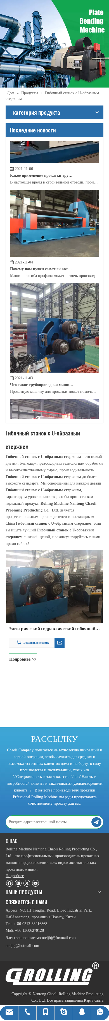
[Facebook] (9, 883)
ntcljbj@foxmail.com (59, 938)
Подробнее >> (23, 659)
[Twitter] (26, 883)
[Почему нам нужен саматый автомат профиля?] (54, 245)
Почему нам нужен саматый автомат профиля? (41, 258)
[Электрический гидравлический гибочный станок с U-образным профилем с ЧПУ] (54, 586)
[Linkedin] (18, 883)
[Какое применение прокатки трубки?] (54, 152)
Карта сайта (93, 1000)
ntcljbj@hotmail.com (22, 946)
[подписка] (96, 822)
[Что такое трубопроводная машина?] (54, 361)
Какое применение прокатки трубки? (41, 165)
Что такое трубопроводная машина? (41, 374)
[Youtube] (35, 883)
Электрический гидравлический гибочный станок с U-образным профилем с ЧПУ (52, 629)
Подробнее (15, 876)
